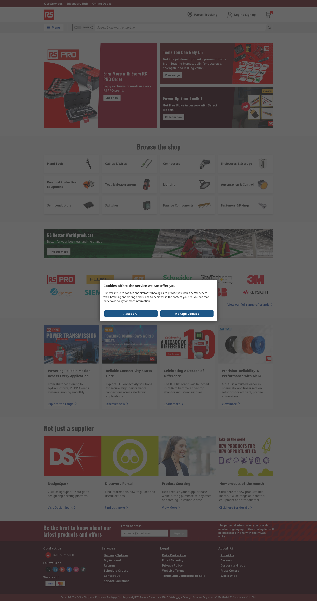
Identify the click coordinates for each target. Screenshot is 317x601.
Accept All (131, 314)
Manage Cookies (187, 314)
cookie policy (116, 301)
